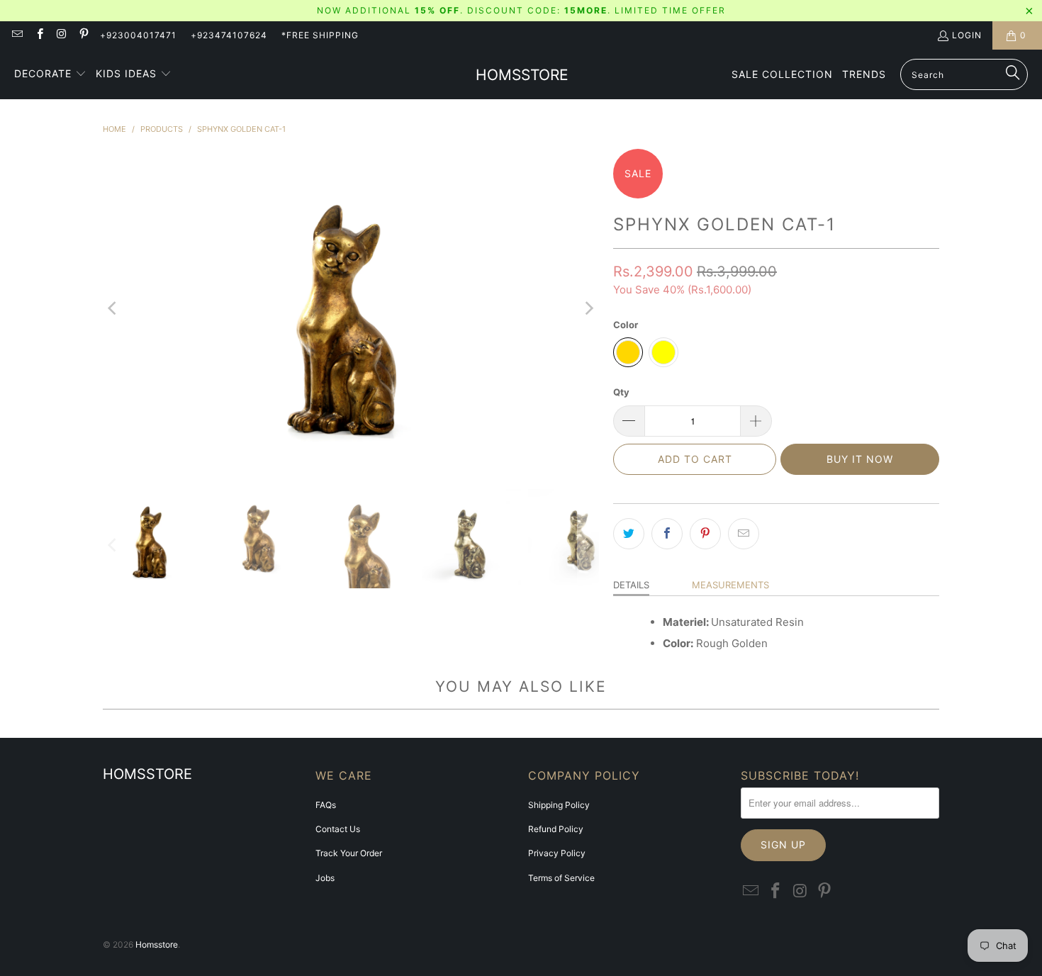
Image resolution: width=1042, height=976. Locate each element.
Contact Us (337, 829)
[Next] (588, 308)
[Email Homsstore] (17, 35)
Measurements (730, 584)
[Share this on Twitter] (628, 533)
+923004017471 (138, 35)
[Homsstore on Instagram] (61, 35)
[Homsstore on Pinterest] (83, 35)
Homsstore (156, 944)
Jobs (325, 878)
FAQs (325, 805)
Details (631, 584)
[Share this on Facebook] (667, 533)
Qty (621, 392)
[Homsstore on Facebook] (39, 35)
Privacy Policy (557, 853)
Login (967, 35)
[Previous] (113, 308)
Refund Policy (555, 829)
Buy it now (860, 459)
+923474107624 (229, 35)
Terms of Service (561, 878)
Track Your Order (348, 853)
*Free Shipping (320, 35)
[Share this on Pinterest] (705, 533)
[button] (50, 74)
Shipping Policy (559, 805)
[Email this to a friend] (743, 533)
